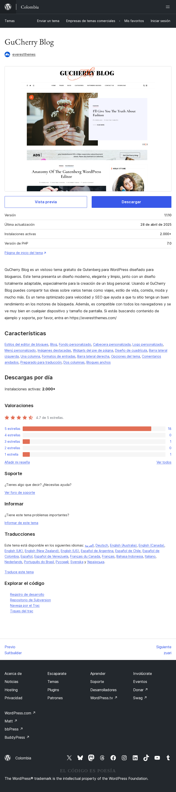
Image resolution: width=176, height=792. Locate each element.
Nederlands (13, 562)
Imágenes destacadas (54, 350)
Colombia (23, 758)
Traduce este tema (19, 572)
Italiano (150, 556)
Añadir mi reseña (17, 462)
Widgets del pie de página (93, 350)
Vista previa (46, 202)
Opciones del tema (125, 356)
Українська (95, 562)
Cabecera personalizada (112, 344)
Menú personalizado (20, 350)
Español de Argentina (97, 551)
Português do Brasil (39, 562)
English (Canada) (151, 545)
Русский (62, 562)
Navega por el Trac (25, 605)
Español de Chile (128, 551)
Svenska (76, 562)
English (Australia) (123, 545)
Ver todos (164, 462)
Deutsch (102, 545)
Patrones (55, 698)
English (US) (70, 551)
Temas (10, 21)
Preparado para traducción (41, 362)
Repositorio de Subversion (30, 600)
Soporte (97, 681)
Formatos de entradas (58, 356)
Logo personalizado (147, 344)
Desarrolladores (103, 690)
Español (27, 556)
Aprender (97, 673)
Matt (11, 721)
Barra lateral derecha (93, 356)
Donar (140, 690)
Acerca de (13, 673)
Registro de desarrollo (27, 594)
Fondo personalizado (75, 344)
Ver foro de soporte (20, 492)
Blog (53, 344)
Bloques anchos (98, 362)
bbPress (14, 729)
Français (108, 556)
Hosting (11, 690)
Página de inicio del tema (24, 253)
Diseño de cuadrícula (131, 350)
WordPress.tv (104, 698)
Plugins (53, 690)
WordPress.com (20, 713)
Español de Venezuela (51, 556)
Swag (140, 698)
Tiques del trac (21, 611)
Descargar (131, 202)
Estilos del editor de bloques (26, 344)
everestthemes (24, 54)
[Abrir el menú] (168, 7)
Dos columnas (74, 362)
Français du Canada (85, 556)
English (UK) (14, 551)
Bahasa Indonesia (129, 556)
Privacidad (13, 698)
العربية (89, 545)
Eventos (140, 681)
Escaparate (56, 673)
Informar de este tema (21, 523)
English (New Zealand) (42, 551)
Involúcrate (142, 673)
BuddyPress (17, 737)
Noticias (11, 681)
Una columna (30, 356)
